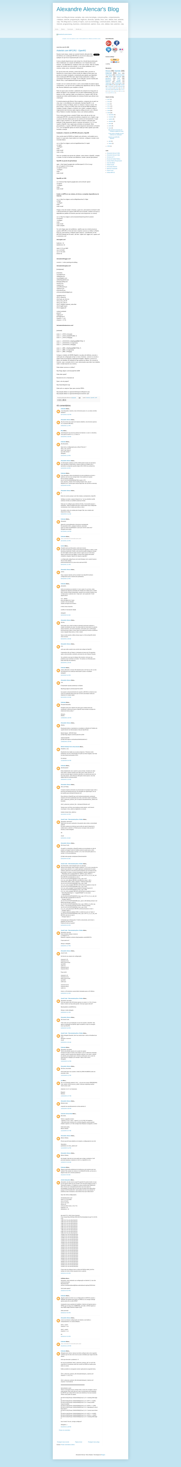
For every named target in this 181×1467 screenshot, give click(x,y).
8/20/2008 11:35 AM (66, 662)
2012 (108, 104)
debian (107, 84)
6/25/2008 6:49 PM (66, 485)
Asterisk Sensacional (66, 1113)
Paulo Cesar (110, 170)
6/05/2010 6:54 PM (66, 1273)
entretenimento (119, 75)
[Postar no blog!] (60, 400)
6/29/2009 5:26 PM (66, 1028)
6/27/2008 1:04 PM (66, 540)
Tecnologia (109, 75)
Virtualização (120, 86)
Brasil (110, 76)
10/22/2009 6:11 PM (66, 1075)
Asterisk (88, 397)
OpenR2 (92, 397)
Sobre (63, 29)
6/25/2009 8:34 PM (66, 925)
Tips (114, 86)
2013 (108, 101)
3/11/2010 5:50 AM (65, 1174)
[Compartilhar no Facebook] (63, 400)
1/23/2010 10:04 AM (66, 1162)
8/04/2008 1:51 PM (66, 564)
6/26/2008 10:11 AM (66, 514)
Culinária (122, 89)
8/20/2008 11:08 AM (66, 639)
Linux (121, 88)
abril (110, 141)
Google (119, 80)
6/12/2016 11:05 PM (66, 1346)
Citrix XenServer (109, 88)
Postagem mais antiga (93, 1442)
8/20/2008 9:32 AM (65, 615)
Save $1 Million (111, 163)
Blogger (103, 1454)
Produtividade (118, 83)
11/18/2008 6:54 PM (66, 760)
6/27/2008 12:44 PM (66, 531)
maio (110, 128)
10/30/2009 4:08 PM (66, 1108)
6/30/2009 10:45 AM (66, 1042)
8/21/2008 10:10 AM (66, 697)
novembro (111, 117)
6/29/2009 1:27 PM (66, 945)
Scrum (121, 91)
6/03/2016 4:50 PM (66, 1312)
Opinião (117, 71)
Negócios (108, 81)
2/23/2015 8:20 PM (66, 1290)
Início (56, 29)
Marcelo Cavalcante (112, 168)
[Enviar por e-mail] (58, 400)
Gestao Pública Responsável (114, 161)
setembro (111, 121)
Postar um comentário (64, 1430)
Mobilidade (108, 80)
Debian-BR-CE (111, 172)
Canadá (122, 84)
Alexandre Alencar (66, 419)
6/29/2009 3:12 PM (66, 993)
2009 (108, 110)
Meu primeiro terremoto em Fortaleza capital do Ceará (115, 130)
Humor (117, 91)
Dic (107, 91)
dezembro (111, 114)
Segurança (108, 83)
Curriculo (70, 29)
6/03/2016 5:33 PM (66, 1336)
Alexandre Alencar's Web (113, 153)
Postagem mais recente (63, 1442)
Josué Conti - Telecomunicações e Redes (72, 819)
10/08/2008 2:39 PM (66, 741)
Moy (62, 430)
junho (110, 125)
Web (119, 73)
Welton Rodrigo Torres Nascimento (70, 746)
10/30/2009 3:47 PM (66, 1096)
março (110, 143)
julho (110, 123)
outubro (111, 119)
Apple (116, 84)
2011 (108, 106)
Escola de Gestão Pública (113, 159)
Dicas (108, 71)
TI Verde (109, 86)
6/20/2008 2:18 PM (66, 455)
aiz (61, 1080)
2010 (108, 108)
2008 (108, 112)
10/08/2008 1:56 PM (66, 717)
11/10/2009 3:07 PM (66, 1130)
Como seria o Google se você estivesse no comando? (116, 134)
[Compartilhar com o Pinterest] (65, 400)
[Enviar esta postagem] (79, 397)
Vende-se (78, 29)
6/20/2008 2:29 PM (66, 468)
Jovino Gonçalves (65, 1180)
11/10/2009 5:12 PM (66, 1148)
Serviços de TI (110, 157)
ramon (62, 546)
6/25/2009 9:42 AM (65, 858)
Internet (109, 73)
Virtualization (116, 89)
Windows (113, 92)
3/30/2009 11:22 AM (66, 779)
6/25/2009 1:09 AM (65, 838)
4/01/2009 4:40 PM (66, 814)
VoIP (96, 397)
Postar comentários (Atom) (68, 1444)
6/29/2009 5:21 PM (66, 1012)
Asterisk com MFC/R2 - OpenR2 (71, 50)
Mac (112, 84)
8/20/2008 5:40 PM (66, 675)
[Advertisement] (79, 1436)
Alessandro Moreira (112, 166)
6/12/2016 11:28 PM (66, 1427)
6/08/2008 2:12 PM (66, 425)
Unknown (63, 408)
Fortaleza (112, 91)
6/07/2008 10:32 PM (66, 414)
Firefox (116, 88)
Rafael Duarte (110, 164)
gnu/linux (108, 78)
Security (107, 92)
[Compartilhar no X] (62, 400)
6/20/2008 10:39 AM (66, 436)
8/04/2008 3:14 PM (66, 578)
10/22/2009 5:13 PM (66, 1061)
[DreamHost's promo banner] (64, 34)
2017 (108, 99)
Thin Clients (108, 89)
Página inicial (78, 1442)
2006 (108, 146)
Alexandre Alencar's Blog (88, 9)
